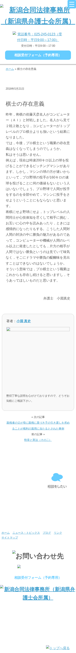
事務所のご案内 (19, 461)
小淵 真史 (23, 321)
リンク (58, 532)
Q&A (19, 519)
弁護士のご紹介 (57, 461)
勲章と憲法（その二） (38, 440)
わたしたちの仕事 (19, 480)
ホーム (10, 68)
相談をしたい (57, 480)
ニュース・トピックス (26, 532)
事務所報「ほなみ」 (57, 500)
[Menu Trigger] (72, 4)
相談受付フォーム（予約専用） (38, 55)
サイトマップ (9, 537)
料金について (19, 500)
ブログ (12, 95)
